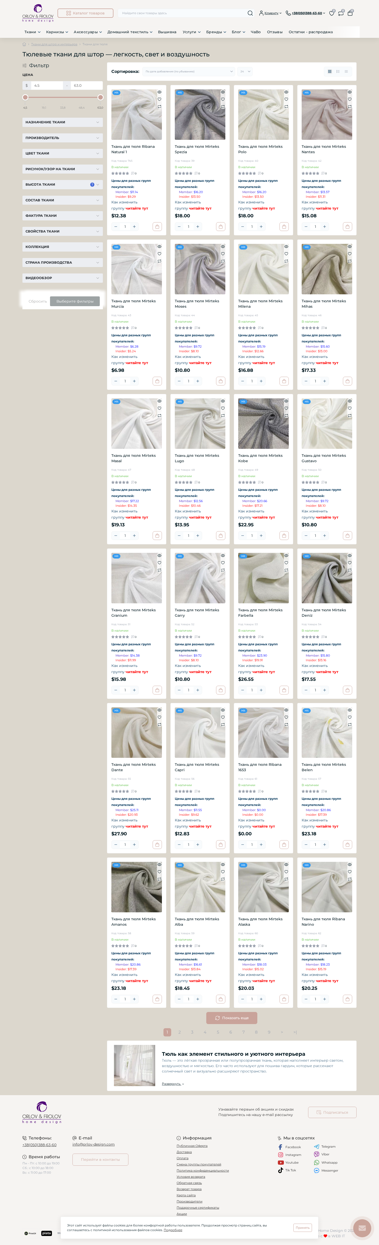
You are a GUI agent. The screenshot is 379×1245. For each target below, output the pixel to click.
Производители (189, 1201)
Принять (303, 1228)
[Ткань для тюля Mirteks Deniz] (327, 578)
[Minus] (116, 226)
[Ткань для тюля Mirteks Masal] (136, 423)
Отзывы (275, 32)
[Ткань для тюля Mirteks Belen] (327, 732)
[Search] (250, 13)
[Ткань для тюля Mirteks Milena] (263, 269)
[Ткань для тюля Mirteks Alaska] (263, 887)
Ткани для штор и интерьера (54, 44)
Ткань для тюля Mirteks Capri (197, 767)
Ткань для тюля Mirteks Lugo (197, 458)
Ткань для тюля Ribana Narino (323, 922)
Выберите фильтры (75, 301)
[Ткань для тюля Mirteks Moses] (200, 269)
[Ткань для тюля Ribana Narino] (327, 887)
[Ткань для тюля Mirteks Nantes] (327, 114)
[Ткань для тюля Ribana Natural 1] (136, 114)
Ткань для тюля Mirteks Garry (197, 613)
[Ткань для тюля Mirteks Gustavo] (327, 423)
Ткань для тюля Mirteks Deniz (324, 613)
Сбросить (38, 301)
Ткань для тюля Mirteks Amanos (133, 922)
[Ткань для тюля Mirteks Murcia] (136, 269)
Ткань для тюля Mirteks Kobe (260, 458)
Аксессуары (86, 32)
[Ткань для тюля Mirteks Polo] (263, 114)
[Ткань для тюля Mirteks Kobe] (263, 423)
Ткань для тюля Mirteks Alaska (260, 922)
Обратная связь (189, 1183)
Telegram (329, 1146)
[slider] (25, 97)
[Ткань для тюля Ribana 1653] (263, 732)
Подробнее (173, 1230)
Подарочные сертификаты (198, 1207)
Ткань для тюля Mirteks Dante (133, 767)
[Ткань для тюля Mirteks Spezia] (200, 114)
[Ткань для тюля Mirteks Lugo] (200, 423)
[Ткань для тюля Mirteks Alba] (200, 887)
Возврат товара (189, 1189)
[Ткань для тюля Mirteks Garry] (200, 578)
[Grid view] (329, 71)
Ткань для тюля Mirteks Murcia (133, 304)
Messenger (330, 1170)
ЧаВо (256, 32)
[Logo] (37, 13)
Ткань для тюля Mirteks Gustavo (324, 458)
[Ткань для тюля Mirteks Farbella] (263, 578)
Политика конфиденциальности (203, 1170)
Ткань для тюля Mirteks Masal (133, 458)
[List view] (338, 71)
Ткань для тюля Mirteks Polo (260, 149)
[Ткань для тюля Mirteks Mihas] (327, 269)
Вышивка (167, 32)
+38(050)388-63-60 (39, 1145)
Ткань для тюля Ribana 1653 (260, 767)
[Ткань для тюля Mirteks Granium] (136, 578)
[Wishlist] (159, 99)
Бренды (214, 32)
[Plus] (134, 226)
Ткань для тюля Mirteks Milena (260, 304)
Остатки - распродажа (311, 32)
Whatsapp (329, 1162)
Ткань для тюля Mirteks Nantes (324, 149)
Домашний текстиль (128, 32)
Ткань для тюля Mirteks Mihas (324, 304)
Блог (236, 32)
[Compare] (159, 106)
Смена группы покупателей (199, 1164)
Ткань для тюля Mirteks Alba (197, 922)
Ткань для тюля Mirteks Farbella (260, 613)
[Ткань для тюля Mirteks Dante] (136, 732)
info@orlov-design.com (93, 1144)
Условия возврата (191, 1177)
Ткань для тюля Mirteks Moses (197, 304)
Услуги (189, 32)
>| (295, 1032)
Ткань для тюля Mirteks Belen (324, 767)
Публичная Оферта (192, 1146)
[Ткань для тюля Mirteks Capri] (200, 732)
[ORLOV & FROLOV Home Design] (104, 1112)
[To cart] (157, 226)
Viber (325, 1154)
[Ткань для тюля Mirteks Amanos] (136, 887)
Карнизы (55, 32)
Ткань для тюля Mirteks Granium (133, 613)
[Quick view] (159, 92)
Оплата (182, 1158)
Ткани (30, 32)
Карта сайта (186, 1195)
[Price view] (346, 71)
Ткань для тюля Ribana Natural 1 (133, 149)
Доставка (184, 1152)
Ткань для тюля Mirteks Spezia (197, 149)
